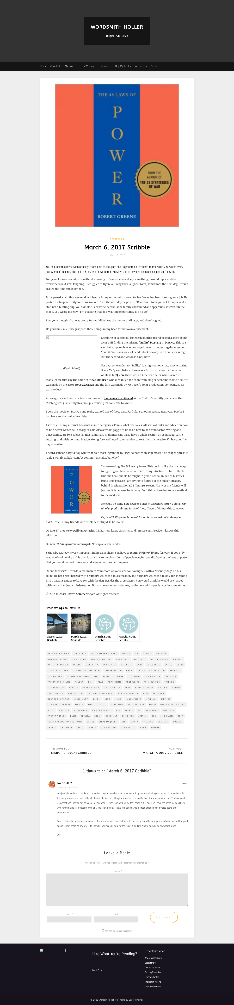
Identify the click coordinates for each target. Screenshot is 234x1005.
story (134, 722)
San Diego (128, 716)
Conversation (104, 272)
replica (85, 716)
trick (80, 727)
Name (69, 914)
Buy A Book (97, 970)
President (152, 710)
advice (126, 653)
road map (112, 716)
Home (43, 66)
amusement (79, 659)
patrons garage (102, 710)
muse (51, 710)
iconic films (75, 693)
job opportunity (128, 693)
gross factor (112, 687)
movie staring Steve (172, 705)
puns (73, 716)
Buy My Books (123, 66)
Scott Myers (150, 962)
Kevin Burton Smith (153, 957)
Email (116, 914)
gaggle (73, 687)
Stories (105, 66)
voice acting (108, 727)
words (155, 727)
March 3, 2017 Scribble (71, 752)
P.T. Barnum (81, 710)
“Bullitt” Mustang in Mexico (156, 342)
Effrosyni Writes (152, 976)
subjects (163, 722)
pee (118, 710)
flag (100, 682)
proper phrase (57, 716)
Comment (117, 871)
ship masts (167, 716)
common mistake (58, 670)
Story (88, 272)
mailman (151, 699)
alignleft (162, 653)
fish (90, 682)
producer (169, 710)
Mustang (63, 710)
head (128, 687)
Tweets (92, 727)
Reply (184, 783)
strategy (148, 722)
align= (147, 653)
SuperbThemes (136, 999)
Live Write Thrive (152, 967)
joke (146, 693)
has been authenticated (118, 398)
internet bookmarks (100, 693)
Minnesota (117, 705)
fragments (114, 682)
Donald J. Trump (113, 676)
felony (79, 682)
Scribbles (117, 239)
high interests (144, 687)
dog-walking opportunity (83, 676)
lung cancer (133, 699)
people (129, 710)
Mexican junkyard (59, 705)
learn (97, 699)
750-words (80, 653)
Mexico (79, 705)
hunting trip (56, 693)
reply (97, 716)
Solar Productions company (65, 722)
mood (152, 705)
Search (155, 66)
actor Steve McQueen (104, 653)
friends (169, 682)
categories (153, 665)
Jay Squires (64, 783)
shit (180, 716)
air (136, 653)
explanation (152, 676)
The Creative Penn (153, 986)
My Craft (70, 66)
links (118, 699)
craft (129, 670)
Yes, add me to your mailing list (118, 930)
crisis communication (151, 670)
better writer (159, 659)
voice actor (127, 727)
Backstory (122, 659)
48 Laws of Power (58, 653)
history (162, 687)
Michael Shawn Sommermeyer (75, 594)
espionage (134, 676)
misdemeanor (136, 705)
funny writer (56, 687)
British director (58, 665)
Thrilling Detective (153, 972)
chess (180, 665)
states (90, 722)
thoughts (66, 727)
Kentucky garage (58, 699)
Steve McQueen (114, 375)
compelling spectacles (87, 670)
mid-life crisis (97, 705)
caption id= (110, 665)
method (166, 699)
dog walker (55, 676)
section (143, 716)
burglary (92, 665)
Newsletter (140, 66)
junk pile (159, 693)
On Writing (88, 66)
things (52, 727)
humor (176, 687)
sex (154, 716)
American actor (57, 659)
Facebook (170, 676)
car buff (126, 665)
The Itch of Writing (153, 981)
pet (139, 710)
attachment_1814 (101, 659)
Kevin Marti (81, 699)
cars (139, 665)
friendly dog (152, 682)
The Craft (169, 272)
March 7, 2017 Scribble (163, 752)
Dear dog (175, 670)
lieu (107, 699)
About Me (55, 66)
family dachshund (59, 682)
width (143, 727)
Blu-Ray (177, 659)
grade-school (91, 687)
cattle (168, 665)
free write (132, 682)
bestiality (140, 659)
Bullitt (77, 665)
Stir (124, 722)
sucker (177, 722)
